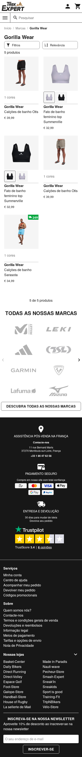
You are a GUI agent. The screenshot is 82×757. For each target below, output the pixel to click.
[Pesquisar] (15, 17)
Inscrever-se (41, 749)
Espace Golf (12, 681)
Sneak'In (49, 681)
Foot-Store (11, 686)
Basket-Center (14, 661)
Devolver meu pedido (19, 590)
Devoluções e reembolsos (22, 625)
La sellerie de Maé (17, 706)
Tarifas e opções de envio (22, 640)
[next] (79, 360)
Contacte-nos (41, 442)
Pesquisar (26, 17)
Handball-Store (14, 696)
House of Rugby (15, 701)
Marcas (20, 28)
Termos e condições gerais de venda (30, 620)
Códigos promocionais (20, 595)
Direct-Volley (12, 676)
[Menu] (5, 18)
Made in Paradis (55, 661)
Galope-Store (13, 691)
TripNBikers (51, 701)
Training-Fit (51, 696)
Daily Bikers (12, 666)
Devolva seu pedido (41, 520)
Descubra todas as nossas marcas (41, 406)
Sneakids (50, 686)
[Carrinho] (77, 6)
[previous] (3, 360)
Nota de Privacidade (18, 645)
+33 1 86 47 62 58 (41, 456)
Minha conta (12, 575)
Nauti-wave (51, 666)
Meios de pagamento (19, 635)
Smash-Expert (53, 676)
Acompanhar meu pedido (22, 585)
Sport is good (52, 691)
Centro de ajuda (15, 580)
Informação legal (15, 630)
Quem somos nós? (17, 610)
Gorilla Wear (14, 106)
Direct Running (14, 671)
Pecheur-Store (53, 671)
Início (7, 28)
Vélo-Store (50, 706)
